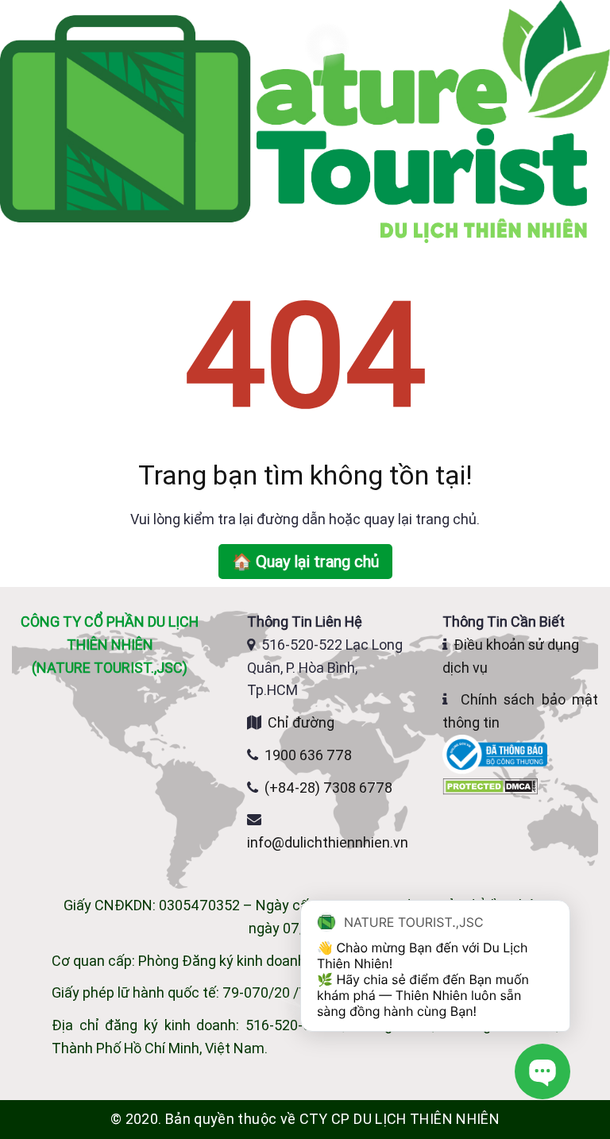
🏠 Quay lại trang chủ (305, 561)
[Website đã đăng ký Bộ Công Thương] (496, 753)
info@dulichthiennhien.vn (327, 842)
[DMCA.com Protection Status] (490, 785)
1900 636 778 (308, 755)
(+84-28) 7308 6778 (328, 787)
